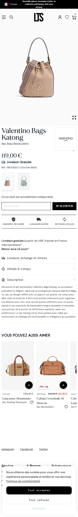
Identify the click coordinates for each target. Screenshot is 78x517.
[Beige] (8, 181)
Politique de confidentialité (23, 481)
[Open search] (11, 17)
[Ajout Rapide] (29, 385)
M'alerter (64, 206)
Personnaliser (39, 508)
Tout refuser (39, 500)
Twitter (43, 449)
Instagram (8, 449)
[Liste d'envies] (67, 17)
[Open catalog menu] (4, 17)
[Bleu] (24, 181)
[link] (18, 365)
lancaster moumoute (16, 398)
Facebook (26, 449)
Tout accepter (39, 490)
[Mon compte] (60, 17)
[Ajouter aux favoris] (32, 402)
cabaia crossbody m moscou (50, 400)
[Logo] (39, 17)
